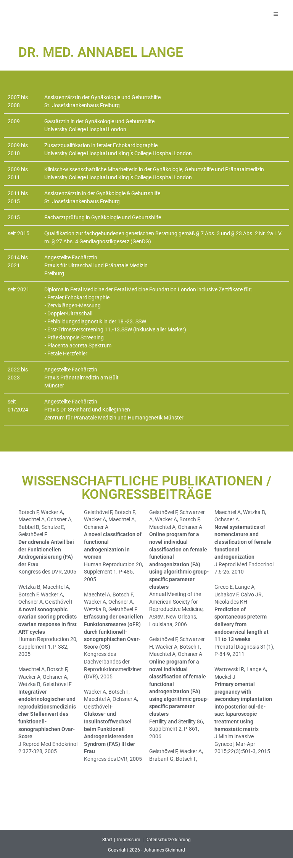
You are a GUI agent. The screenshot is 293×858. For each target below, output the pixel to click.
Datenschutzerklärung (168, 839)
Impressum (128, 839)
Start (107, 839)
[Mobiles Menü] (276, 14)
